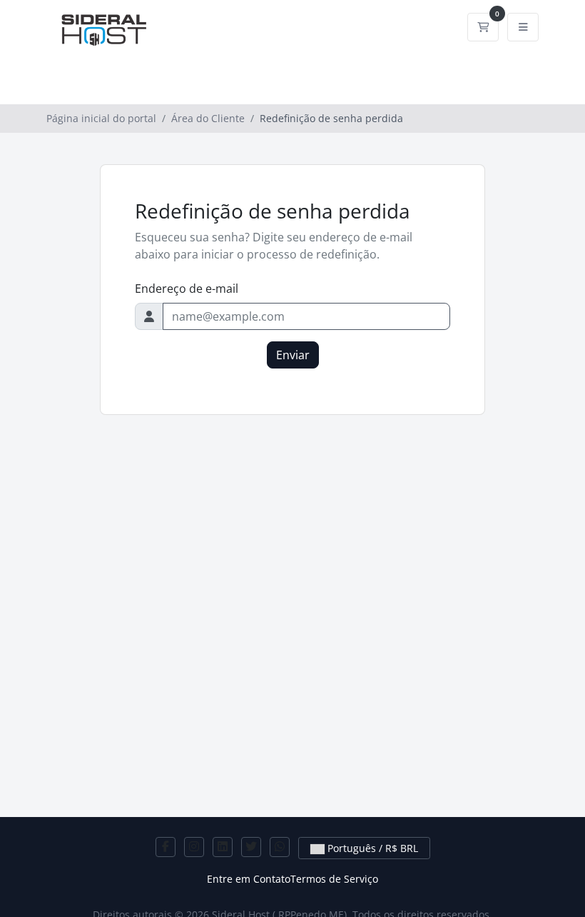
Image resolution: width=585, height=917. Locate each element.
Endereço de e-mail (186, 288)
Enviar (293, 355)
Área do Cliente (208, 118)
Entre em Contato (248, 879)
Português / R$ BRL (371, 848)
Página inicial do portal (101, 118)
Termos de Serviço (334, 879)
